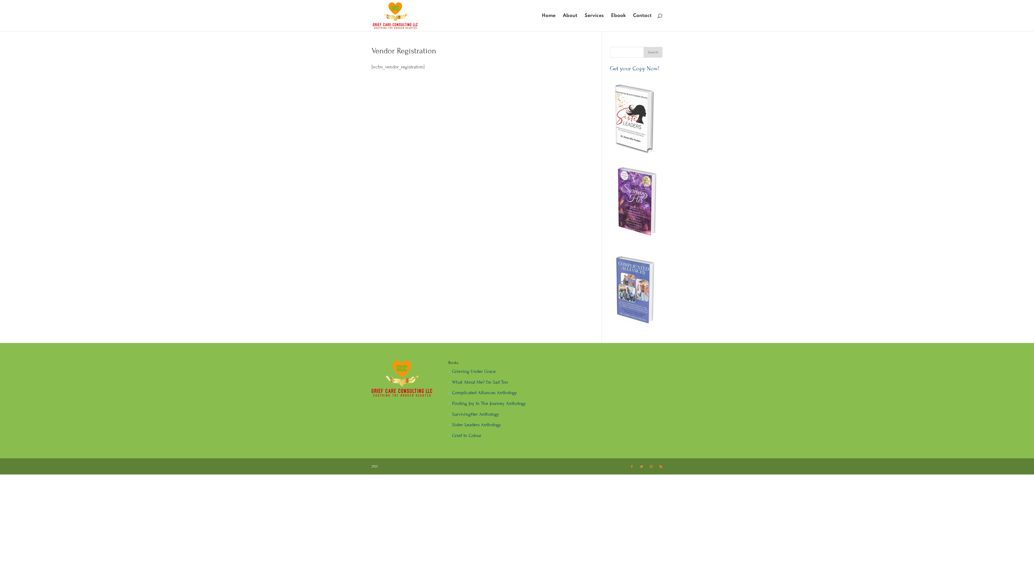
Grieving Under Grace (474, 371)
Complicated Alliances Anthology (484, 393)
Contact (642, 16)
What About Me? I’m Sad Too (480, 382)
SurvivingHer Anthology (475, 414)
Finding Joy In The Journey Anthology (489, 403)
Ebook (618, 16)
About (570, 16)
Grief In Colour (466, 435)
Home (549, 16)
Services (594, 16)
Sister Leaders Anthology (476, 425)
